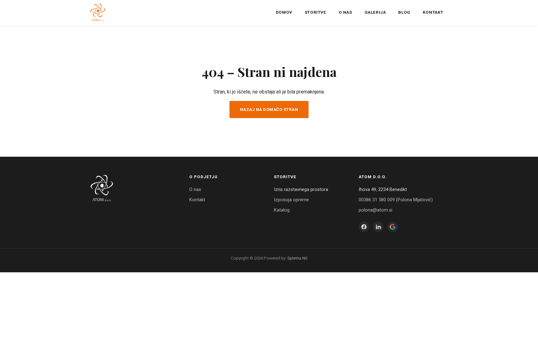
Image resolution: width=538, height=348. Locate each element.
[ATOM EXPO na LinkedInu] (378, 227)
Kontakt (433, 12)
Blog (404, 12)
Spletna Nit (297, 258)
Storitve (315, 12)
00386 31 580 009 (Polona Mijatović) (396, 200)
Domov (284, 12)
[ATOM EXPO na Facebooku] (364, 227)
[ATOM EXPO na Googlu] (392, 227)
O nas (345, 12)
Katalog (282, 210)
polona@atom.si (375, 210)
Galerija (375, 12)
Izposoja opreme (291, 200)
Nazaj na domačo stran (269, 109)
